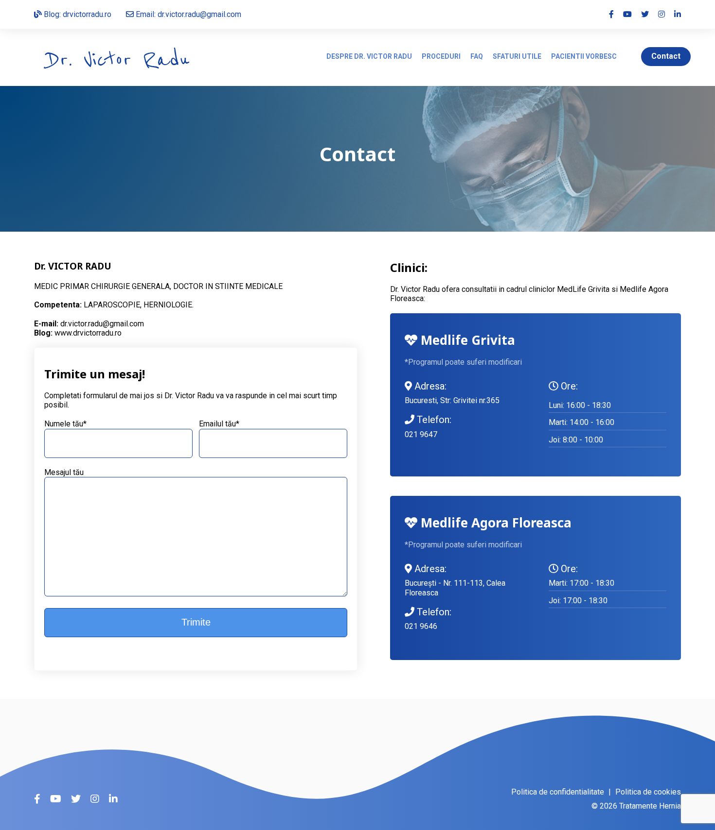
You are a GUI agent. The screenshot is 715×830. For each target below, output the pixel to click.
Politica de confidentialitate (557, 791)
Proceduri (441, 56)
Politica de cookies (648, 791)
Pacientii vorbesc (584, 56)
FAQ (476, 56)
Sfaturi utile (517, 56)
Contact (665, 56)
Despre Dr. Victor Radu (369, 56)
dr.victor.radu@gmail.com (102, 323)
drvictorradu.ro (87, 14)
